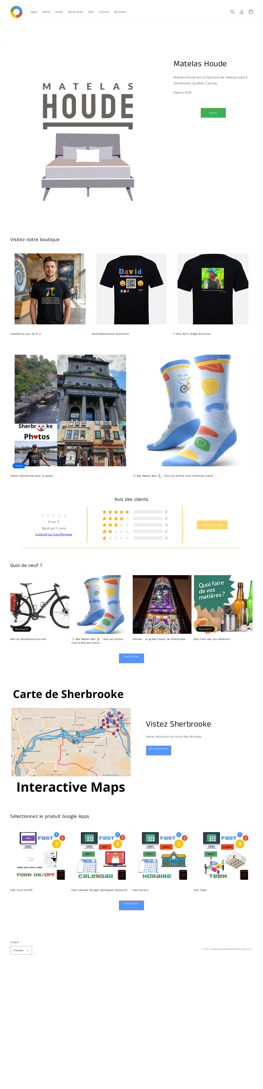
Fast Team (200, 890)
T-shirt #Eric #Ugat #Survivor (192, 334)
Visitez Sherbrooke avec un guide (31, 476)
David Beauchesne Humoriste (110, 334)
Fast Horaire (140, 890)
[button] (232, 11)
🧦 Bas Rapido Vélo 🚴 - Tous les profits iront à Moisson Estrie (173, 476)
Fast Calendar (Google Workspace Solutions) (100, 890)
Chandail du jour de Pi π (25, 334)
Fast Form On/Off (21, 890)
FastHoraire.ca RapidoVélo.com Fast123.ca (231, 949)
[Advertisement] (123, 1027)
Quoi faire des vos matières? (212, 639)
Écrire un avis (212, 524)
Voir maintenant (158, 748)
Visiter (213, 112)
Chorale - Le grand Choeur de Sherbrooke (159, 639)
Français (18, 950)
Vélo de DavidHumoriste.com (28, 639)
